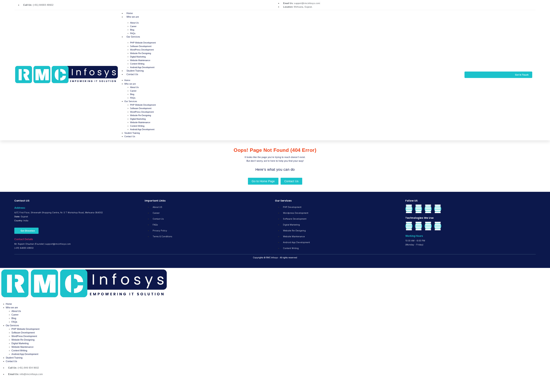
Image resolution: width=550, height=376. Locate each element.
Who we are (132, 17)
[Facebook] (408, 208)
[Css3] (437, 226)
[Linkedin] (428, 208)
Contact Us (132, 74)
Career (133, 26)
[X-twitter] (418, 208)
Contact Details (23, 239)
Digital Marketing (138, 56)
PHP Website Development (143, 42)
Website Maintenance (140, 60)
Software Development (140, 46)
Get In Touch (522, 75)
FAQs (132, 33)
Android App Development (142, 67)
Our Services (133, 37)
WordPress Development (142, 49)
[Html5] (428, 226)
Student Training (135, 71)
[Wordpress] (418, 226)
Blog (132, 30)
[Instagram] (437, 208)
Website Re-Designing (140, 53)
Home (129, 13)
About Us (134, 23)
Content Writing (137, 63)
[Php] (408, 226)
